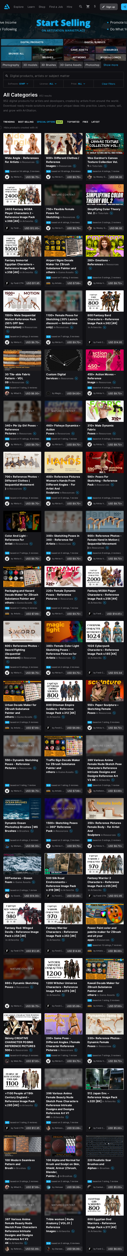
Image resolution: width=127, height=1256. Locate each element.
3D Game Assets (70, 65)
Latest (95, 121)
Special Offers (49, 121)
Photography (11, 65)
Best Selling (26, 121)
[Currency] (95, 6)
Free (85, 121)
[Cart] (88, 6)
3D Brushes (48, 65)
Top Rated (73, 121)
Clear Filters (108, 83)
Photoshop (92, 65)
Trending (9, 121)
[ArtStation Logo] (7, 6)
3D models (30, 65)
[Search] (81, 6)
